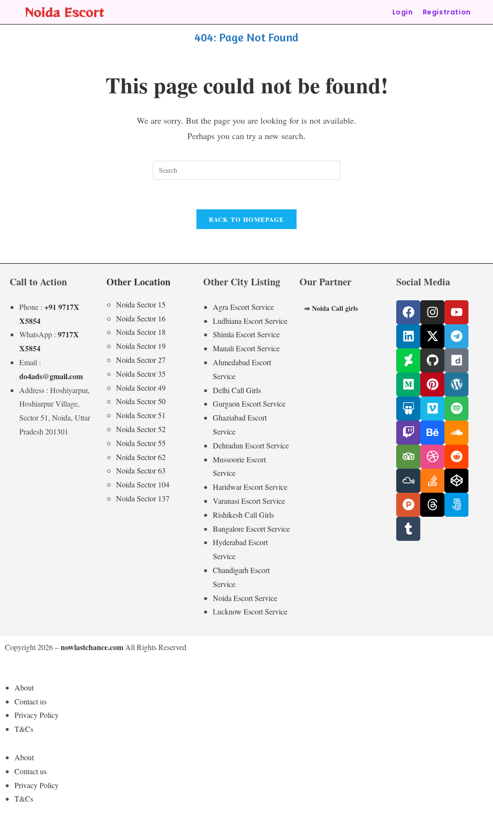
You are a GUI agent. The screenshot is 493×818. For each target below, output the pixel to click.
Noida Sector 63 (141, 470)
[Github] (432, 360)
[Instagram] (432, 312)
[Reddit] (456, 457)
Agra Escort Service (243, 307)
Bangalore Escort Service (251, 529)
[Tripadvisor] (408, 457)
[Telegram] (456, 336)
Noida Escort (64, 11)
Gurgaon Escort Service (249, 403)
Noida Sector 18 (141, 332)
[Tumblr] (408, 529)
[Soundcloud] (456, 433)
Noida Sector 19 (141, 346)
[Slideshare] (408, 408)
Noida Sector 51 (141, 415)
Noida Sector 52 (141, 429)
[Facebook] (408, 312)
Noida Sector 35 (141, 374)
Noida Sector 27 (141, 360)
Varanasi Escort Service (249, 501)
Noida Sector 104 (142, 484)
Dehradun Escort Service (251, 445)
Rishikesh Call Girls (243, 515)
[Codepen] (456, 481)
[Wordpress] (456, 384)
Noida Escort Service (245, 598)
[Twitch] (408, 433)
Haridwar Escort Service (250, 487)
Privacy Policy (36, 715)
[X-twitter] (432, 336)
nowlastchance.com (92, 646)
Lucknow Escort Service (250, 611)
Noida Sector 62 (141, 457)
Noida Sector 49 (141, 388)
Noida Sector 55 (141, 443)
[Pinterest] (432, 384)
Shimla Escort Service (246, 334)
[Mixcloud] (408, 481)
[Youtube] (456, 312)
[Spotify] (456, 408)
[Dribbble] (432, 457)
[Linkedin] (408, 336)
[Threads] (432, 505)
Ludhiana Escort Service (250, 321)
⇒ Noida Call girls (331, 308)
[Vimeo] (432, 408)
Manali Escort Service (246, 348)
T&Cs (23, 729)
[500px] (456, 505)
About (24, 687)
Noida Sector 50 (141, 401)
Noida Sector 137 (142, 498)
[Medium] (408, 384)
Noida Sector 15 (141, 304)
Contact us (30, 701)
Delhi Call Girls (237, 390)
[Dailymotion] (456, 360)
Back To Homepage (247, 219)
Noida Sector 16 (141, 318)
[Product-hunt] (408, 505)
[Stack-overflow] (432, 481)
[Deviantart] (408, 360)
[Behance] (432, 433)
